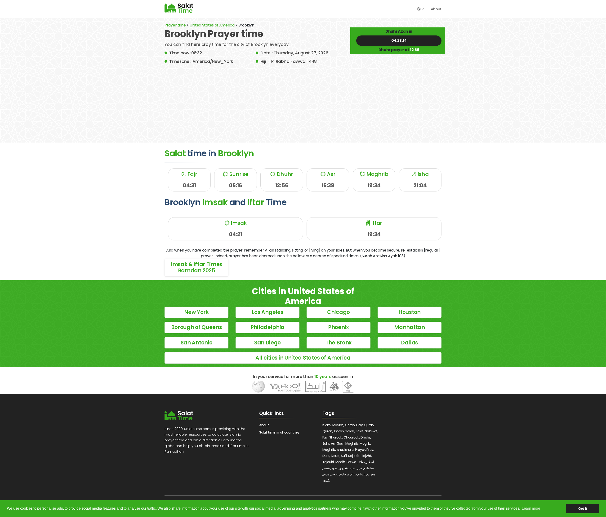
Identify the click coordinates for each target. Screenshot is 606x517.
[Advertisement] (303, 100)
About (436, 8)
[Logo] (179, 415)
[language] (418, 8)
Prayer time (175, 25)
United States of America (212, 25)
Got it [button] (582, 508)
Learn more (531, 508)
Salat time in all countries (279, 432)
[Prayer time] (179, 8)
